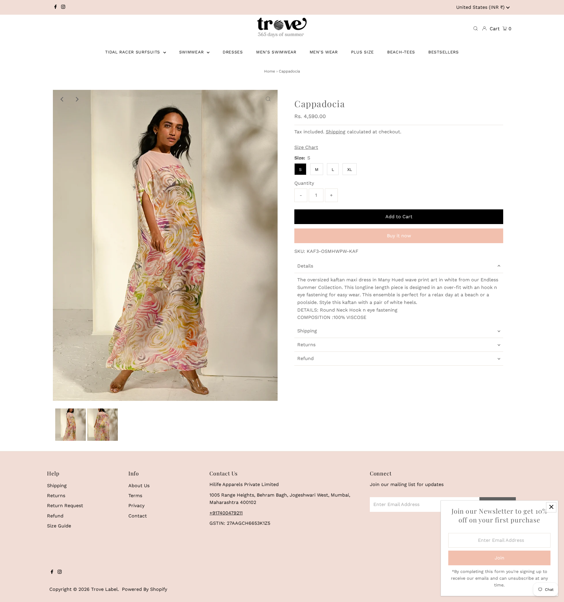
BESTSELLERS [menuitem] (443, 52)
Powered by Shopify (144, 589)
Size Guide (59, 526)
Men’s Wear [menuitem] (324, 52)
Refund (305, 358)
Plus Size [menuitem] (362, 52)
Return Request (65, 505)
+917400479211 (226, 513)
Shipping (335, 131)
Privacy (136, 505)
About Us (139, 485)
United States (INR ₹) (481, 7)
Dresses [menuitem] (233, 52)
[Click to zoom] (268, 99)
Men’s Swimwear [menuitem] (276, 52)
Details (305, 266)
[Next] (76, 99)
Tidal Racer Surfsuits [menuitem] (133, 52)
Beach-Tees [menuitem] (401, 52)
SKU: (299, 251)
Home (269, 71)
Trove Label (104, 589)
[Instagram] (63, 7)
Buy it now (399, 235)
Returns (306, 344)
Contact (137, 516)
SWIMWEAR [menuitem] (192, 52)
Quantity (304, 183)
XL (349, 169)
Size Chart (306, 147)
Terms (135, 495)
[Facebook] (55, 7)
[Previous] (62, 99)
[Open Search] (475, 28)
